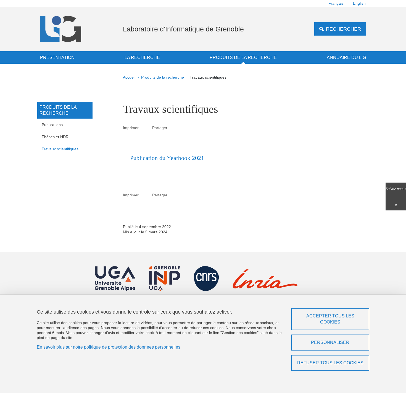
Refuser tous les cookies (330, 362)
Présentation (57, 57)
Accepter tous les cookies (330, 319)
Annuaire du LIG (346, 57)
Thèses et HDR (55, 137)
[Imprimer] (145, 127)
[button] (174, 127)
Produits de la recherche (243, 57)
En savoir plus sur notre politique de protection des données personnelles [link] (108, 347)
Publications (52, 124)
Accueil (129, 77)
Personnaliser (330, 342)
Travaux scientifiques (60, 149)
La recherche (142, 57)
